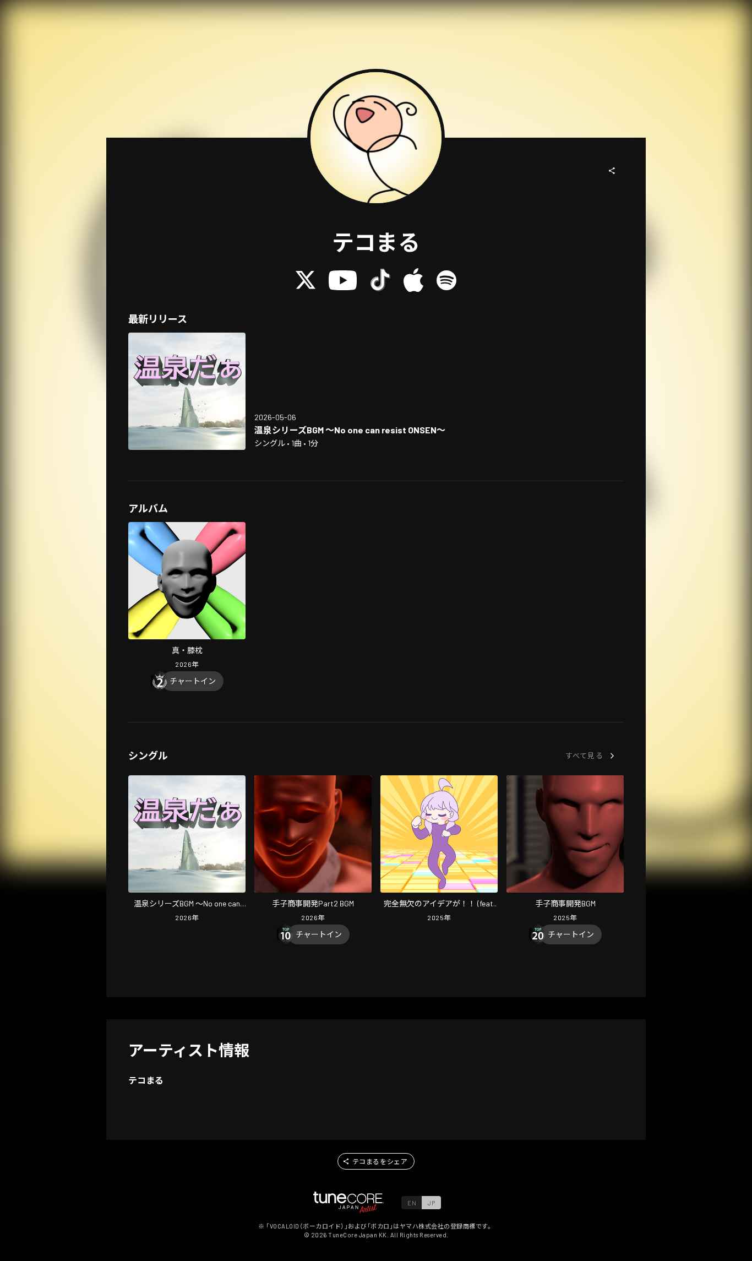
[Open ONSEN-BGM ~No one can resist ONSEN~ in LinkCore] (187, 391)
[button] (612, 171)
